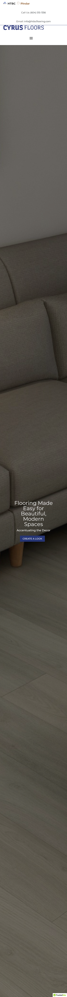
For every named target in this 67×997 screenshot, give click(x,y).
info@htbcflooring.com (37, 21)
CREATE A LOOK (32, 538)
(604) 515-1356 (38, 12)
